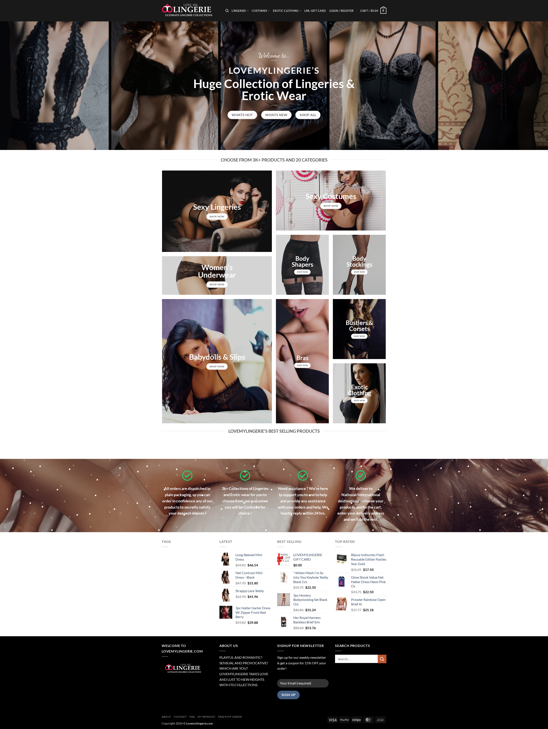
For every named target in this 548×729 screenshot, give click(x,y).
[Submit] (382, 659)
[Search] (227, 11)
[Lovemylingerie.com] (190, 10)
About (166, 716)
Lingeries (239, 10)
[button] (373, 11)
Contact (180, 716)
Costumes (259, 10)
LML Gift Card (315, 10)
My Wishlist (206, 716)
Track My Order (230, 716)
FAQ (192, 716)
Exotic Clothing (286, 10)
